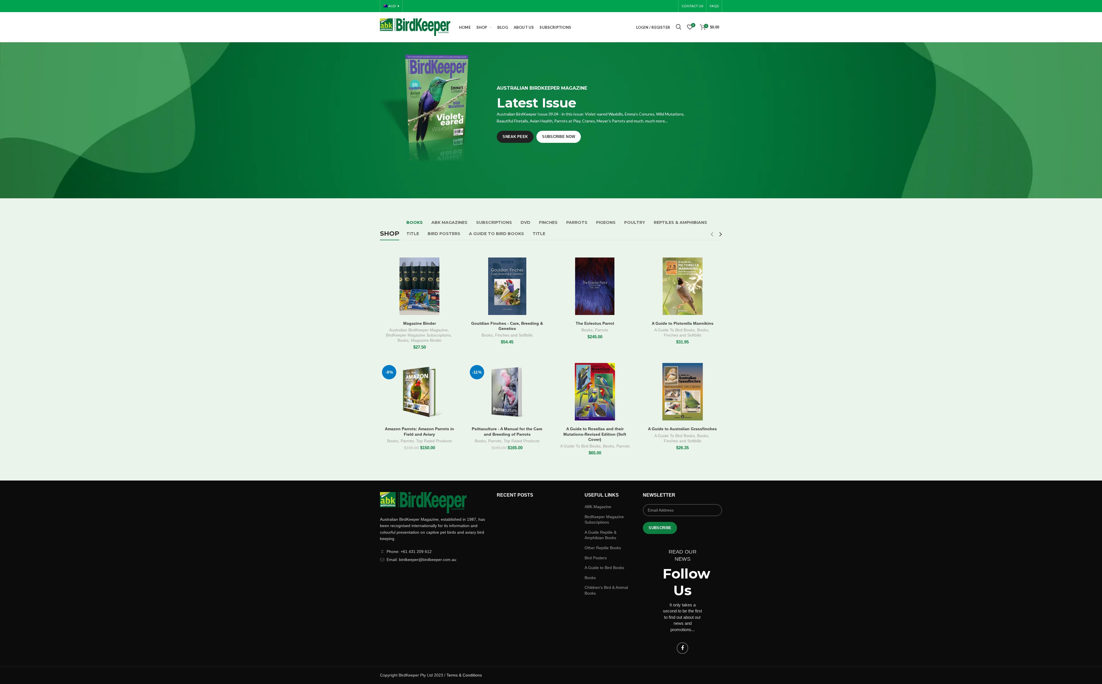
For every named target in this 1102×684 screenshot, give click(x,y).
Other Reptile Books (603, 547)
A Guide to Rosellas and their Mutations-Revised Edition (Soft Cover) (594, 433)
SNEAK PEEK (515, 137)
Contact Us (692, 6)
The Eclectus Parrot (595, 323)
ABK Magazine (598, 506)
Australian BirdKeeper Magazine (418, 330)
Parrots (601, 330)
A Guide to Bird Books (604, 567)
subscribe (660, 528)
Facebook (682, 648)
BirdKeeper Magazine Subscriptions (418, 335)
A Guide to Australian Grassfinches (682, 428)
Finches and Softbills (514, 335)
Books (403, 340)
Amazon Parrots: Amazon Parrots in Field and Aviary (419, 431)
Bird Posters (596, 558)
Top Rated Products (434, 441)
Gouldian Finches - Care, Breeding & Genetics (507, 326)
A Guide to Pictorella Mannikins (682, 323)
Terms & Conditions (464, 675)
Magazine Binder (419, 323)
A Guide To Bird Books (674, 330)
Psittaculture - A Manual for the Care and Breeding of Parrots (507, 431)
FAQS (714, 6)
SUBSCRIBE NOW (558, 137)
